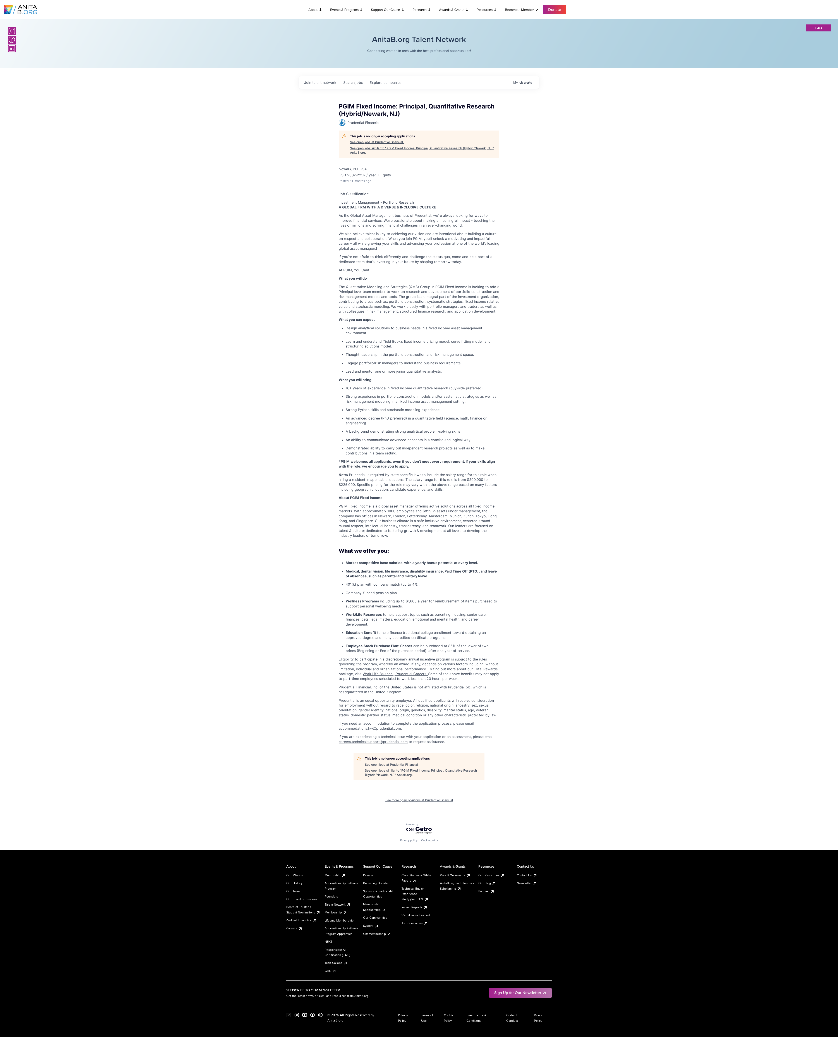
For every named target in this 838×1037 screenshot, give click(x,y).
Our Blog (484, 883)
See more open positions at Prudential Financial (419, 800)
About (313, 9)
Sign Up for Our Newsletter (517, 992)
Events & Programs (344, 9)
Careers (291, 928)
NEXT (329, 941)
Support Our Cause (385, 9)
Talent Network (335, 904)
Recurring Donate (375, 883)
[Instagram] (12, 31)
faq (818, 28)
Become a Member (519, 9)
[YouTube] (304, 1015)
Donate (368, 875)
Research (419, 9)
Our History (294, 883)
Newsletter (524, 883)
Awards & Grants (451, 9)
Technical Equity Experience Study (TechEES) (413, 893)
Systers (368, 925)
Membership (333, 912)
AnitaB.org (335, 1020)
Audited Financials (299, 920)
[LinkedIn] (12, 48)
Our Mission (294, 875)
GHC (328, 971)
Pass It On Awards (452, 875)
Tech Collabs (333, 963)
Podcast (483, 891)
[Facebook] (12, 40)
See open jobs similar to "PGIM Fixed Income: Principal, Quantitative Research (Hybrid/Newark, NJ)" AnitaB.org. (422, 150)
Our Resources (489, 875)
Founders (331, 896)
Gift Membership (374, 934)
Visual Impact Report (416, 915)
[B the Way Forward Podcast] (320, 1015)
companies (385, 82)
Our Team (293, 891)
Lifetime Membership (339, 920)
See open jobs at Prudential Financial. (377, 142)
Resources (485, 9)
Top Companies (412, 923)
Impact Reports (412, 907)
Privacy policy (409, 840)
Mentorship (332, 875)
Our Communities (375, 917)
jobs (353, 82)
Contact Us (524, 875)
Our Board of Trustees (301, 899)
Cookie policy (429, 840)
